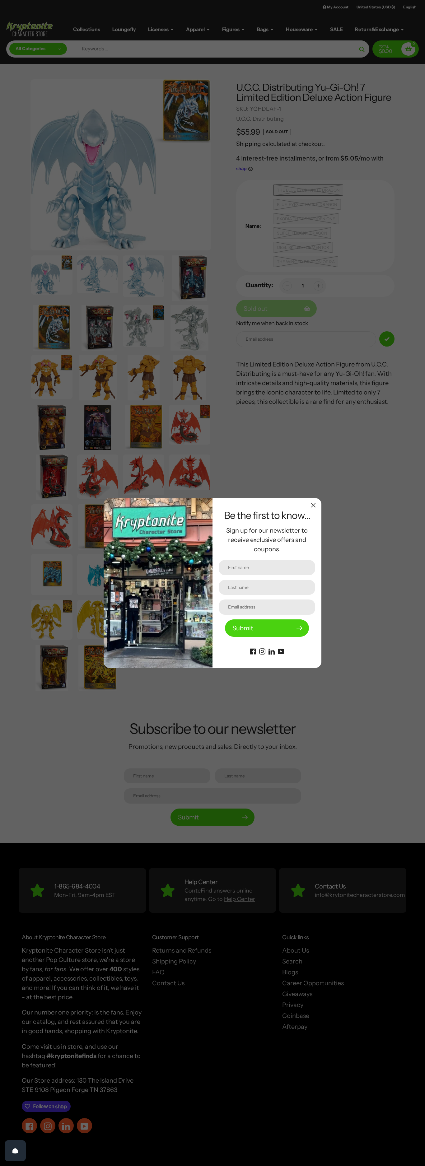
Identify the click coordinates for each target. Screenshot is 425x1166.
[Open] (15, 1150)
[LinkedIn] (272, 651)
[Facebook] (253, 651)
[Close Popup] (313, 505)
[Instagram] (262, 651)
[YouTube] (281, 651)
